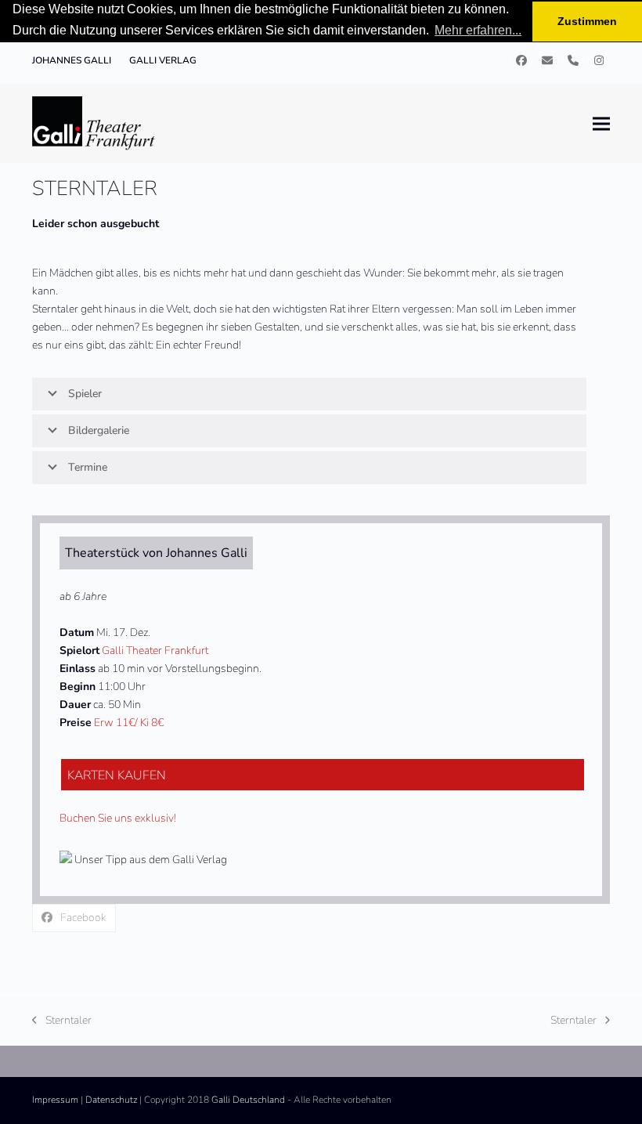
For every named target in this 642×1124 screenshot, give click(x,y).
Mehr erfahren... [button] (478, 30)
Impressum (55, 1099)
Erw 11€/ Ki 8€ (129, 722)
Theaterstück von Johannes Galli (156, 553)
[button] (601, 123)
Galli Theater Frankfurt (155, 650)
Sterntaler (62, 1021)
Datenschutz (111, 1099)
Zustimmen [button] (587, 21)
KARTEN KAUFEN (116, 775)
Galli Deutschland (248, 1099)
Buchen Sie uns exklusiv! (118, 818)
